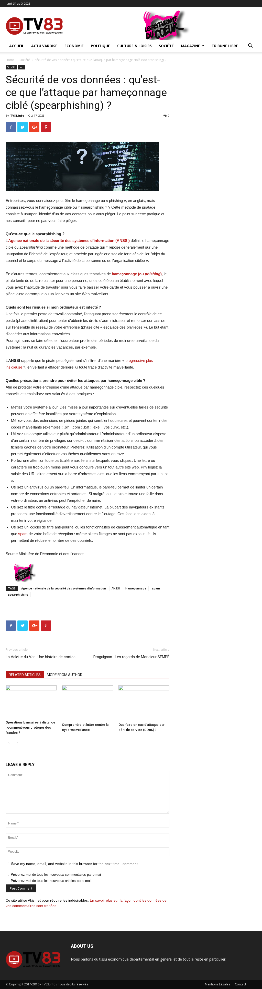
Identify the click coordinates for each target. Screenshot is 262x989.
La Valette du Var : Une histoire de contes (40, 657)
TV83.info (17, 115)
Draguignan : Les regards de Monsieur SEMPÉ (131, 657)
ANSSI (116, 588)
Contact (240, 984)
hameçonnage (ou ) (137, 274)
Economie (74, 45)
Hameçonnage (135, 588)
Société (166, 45)
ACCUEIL (16, 45)
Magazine (190, 45)
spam (23, 534)
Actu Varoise (44, 45)
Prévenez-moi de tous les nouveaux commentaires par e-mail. (57, 874)
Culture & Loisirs (134, 45)
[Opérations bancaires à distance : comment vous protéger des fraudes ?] (31, 701)
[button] (250, 46)
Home (10, 60)
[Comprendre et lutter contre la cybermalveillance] (87, 702)
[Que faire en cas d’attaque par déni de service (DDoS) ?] (143, 702)
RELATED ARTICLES (25, 675)
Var (22, 67)
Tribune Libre (225, 45)
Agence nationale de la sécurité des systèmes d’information (63, 588)
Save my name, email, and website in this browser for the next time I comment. (75, 864)
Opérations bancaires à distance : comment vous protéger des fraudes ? (30, 727)
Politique (100, 45)
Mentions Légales (217, 984)
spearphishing (18, 594)
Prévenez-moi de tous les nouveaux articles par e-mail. (51, 881)
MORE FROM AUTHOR (64, 675)
